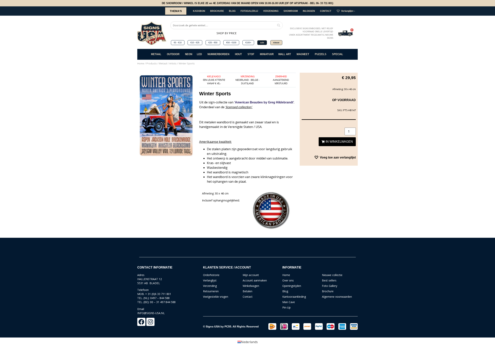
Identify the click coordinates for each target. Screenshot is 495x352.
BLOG (232, 11)
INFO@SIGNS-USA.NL (151, 313)
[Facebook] (141, 322)
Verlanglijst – (348, 11)
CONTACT (325, 11)
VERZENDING (270, 11)
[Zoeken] (278, 25)
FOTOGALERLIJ (249, 11)
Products (151, 63)
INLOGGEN (309, 11)
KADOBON (199, 11)
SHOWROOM (290, 11)
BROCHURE (217, 11)
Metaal (163, 63)
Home (140, 63)
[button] (335, 157)
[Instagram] (150, 322)
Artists (173, 63)
